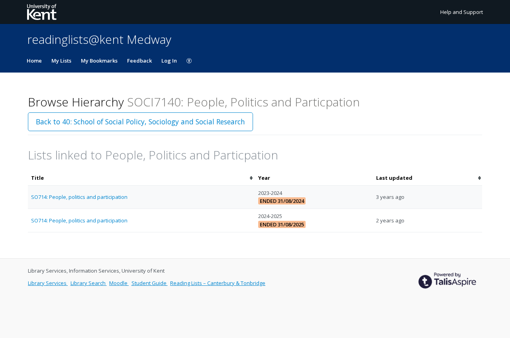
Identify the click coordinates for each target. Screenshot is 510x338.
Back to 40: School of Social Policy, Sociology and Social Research (140, 121)
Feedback (139, 60)
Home (34, 60)
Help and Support (461, 12)
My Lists (61, 60)
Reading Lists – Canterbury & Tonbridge (217, 283)
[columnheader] (141, 178)
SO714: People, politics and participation (79, 196)
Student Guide (149, 283)
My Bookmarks (99, 60)
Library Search (89, 283)
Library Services (48, 283)
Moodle (119, 283)
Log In (169, 60)
